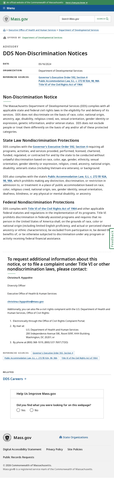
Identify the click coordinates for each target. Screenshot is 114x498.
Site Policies (75, 449)
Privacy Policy (54, 449)
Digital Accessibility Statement (22, 449)
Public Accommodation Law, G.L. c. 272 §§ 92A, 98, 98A (69, 81)
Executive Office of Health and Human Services (32, 30)
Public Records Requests (18, 457)
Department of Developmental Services (79, 30)
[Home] (4, 30)
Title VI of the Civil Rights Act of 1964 (61, 84)
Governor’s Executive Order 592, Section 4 (63, 77)
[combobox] (85, 18)
